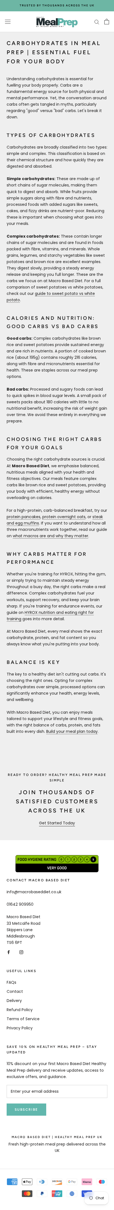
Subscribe (26, 1110)
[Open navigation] (8, 21)
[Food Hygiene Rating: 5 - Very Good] (57, 858)
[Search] (96, 21)
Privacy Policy (20, 1028)
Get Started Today (57, 823)
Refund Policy (20, 1009)
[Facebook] (9, 952)
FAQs (11, 982)
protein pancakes (23, 517)
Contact (15, 991)
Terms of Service (23, 1019)
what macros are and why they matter (50, 536)
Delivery (14, 1000)
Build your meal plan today (72, 731)
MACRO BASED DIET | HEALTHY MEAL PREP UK (57, 1137)
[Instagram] (21, 952)
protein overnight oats (64, 517)
